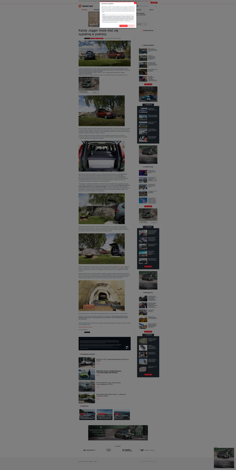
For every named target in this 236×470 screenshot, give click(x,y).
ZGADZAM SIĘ (123, 25)
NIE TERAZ (131, 25)
